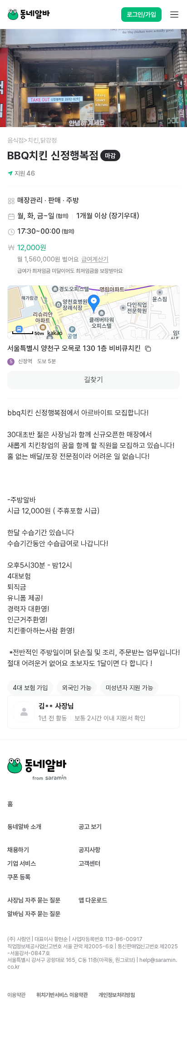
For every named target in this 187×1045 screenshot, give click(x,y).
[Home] (28, 14)
